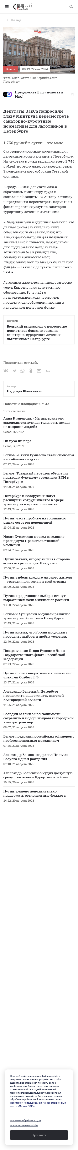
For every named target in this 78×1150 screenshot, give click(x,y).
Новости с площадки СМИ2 (26, 404)
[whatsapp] (22, 371)
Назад (16, 20)
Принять (39, 1135)
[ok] (30, 371)
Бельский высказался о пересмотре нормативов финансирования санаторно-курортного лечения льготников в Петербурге (37, 332)
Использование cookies (24, 1125)
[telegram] (14, 371)
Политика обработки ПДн (25, 1120)
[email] (39, 371)
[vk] (5, 371)
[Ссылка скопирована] (48, 371)
